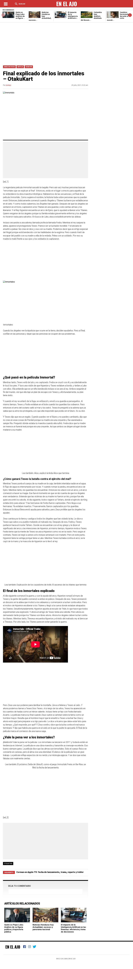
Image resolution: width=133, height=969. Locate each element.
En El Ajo (12, 947)
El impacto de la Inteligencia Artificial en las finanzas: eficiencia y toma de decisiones (73, 928)
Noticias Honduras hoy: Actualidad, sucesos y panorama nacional (43, 927)
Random (29, 67)
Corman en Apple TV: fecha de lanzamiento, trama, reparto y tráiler (50, 872)
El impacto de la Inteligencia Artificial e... (73, 15)
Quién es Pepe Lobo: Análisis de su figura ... (20, 15)
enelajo (8, 85)
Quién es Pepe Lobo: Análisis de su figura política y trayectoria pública (14, 928)
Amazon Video (9, 67)
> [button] (130, 15)
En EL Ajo (72, 959)
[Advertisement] (66, 43)
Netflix (20, 67)
